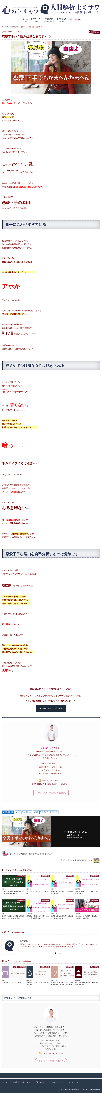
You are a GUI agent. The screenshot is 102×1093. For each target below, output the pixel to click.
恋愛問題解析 (9, 812)
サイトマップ (73, 1082)
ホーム (25, 20)
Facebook (60, 953)
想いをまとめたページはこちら (52, 1053)
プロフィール (36, 20)
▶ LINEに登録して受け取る (51, 708)
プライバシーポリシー (56, 1082)
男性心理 (55, 812)
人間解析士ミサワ (79, 1089)
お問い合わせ (62, 20)
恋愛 (36, 812)
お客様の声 (49, 20)
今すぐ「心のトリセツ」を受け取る (51, 793)
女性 (18, 812)
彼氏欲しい (27, 812)
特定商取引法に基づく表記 (20, 1082)
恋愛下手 (45, 812)
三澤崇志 (24, 940)
